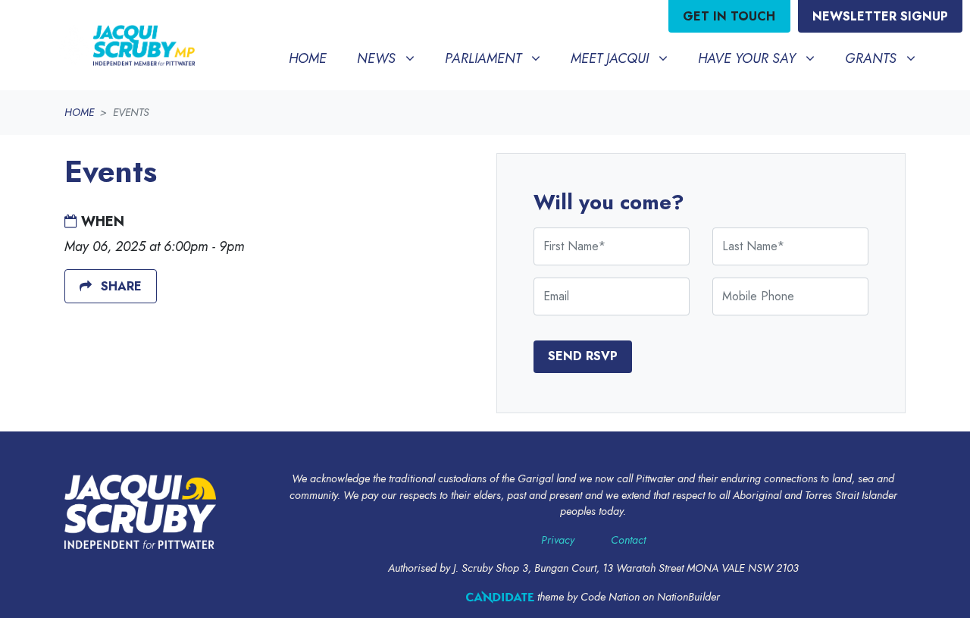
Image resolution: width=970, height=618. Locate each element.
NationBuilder (688, 596)
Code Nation (610, 596)
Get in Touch (729, 16)
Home (308, 58)
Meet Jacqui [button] (625, 58)
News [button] (391, 58)
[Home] (125, 45)
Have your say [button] (762, 58)
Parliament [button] (498, 58)
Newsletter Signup (880, 16)
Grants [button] (886, 58)
